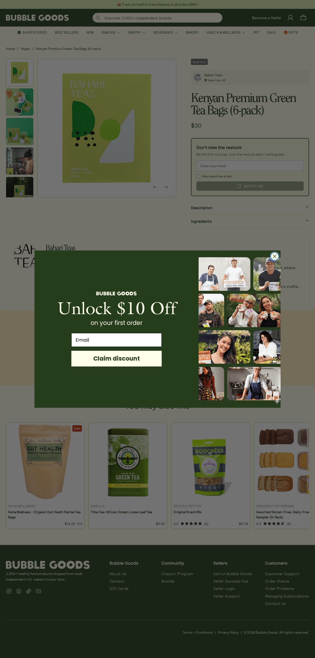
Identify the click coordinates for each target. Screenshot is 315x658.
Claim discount (116, 358)
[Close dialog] (275, 256)
